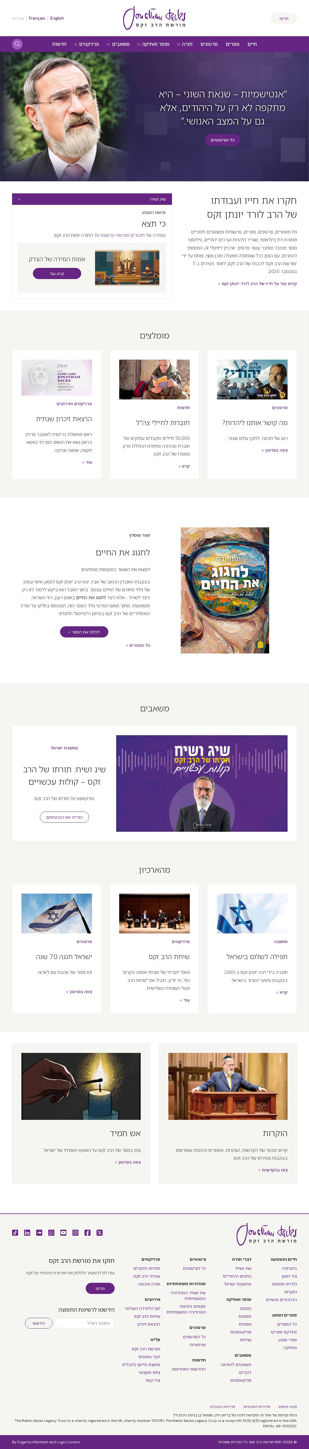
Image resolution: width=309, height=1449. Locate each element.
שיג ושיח (158, 199)
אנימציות (198, 1344)
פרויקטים (88, 44)
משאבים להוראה (236, 1364)
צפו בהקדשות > (273, 1170)
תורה (187, 44)
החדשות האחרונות (189, 1369)
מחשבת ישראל (64, 748)
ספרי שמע (288, 1340)
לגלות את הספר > (84, 632)
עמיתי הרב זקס (147, 1276)
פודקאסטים (240, 1332)
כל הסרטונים (194, 1336)
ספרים (233, 44)
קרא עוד (56, 273)
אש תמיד (125, 1133)
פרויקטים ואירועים (74, 403)
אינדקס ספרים (284, 1332)
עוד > (87, 462)
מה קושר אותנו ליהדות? (255, 422)
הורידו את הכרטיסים (64, 817)
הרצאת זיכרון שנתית (64, 418)
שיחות (245, 1340)
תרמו (283, 18)
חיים (252, 44)
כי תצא (154, 223)
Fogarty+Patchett (33, 1442)
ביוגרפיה (289, 1268)
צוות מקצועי (149, 1372)
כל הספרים (287, 1324)
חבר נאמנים (149, 1356)
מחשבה (281, 941)
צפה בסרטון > (79, 991)
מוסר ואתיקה (155, 44)
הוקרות (275, 1133)
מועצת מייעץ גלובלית (141, 1364)
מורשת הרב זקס (146, 1349)
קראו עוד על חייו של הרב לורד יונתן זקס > (257, 283)
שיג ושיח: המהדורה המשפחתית (188, 1295)
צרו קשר (152, 1380)
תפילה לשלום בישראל (257, 956)
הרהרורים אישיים (281, 1299)
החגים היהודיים (237, 1276)
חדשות (59, 44)
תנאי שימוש (288, 1406)
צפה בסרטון (276, 450)
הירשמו (39, 1323)
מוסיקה (290, 1347)
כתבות (245, 1308)
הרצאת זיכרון (148, 1324)
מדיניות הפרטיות (257, 1406)
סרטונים (209, 44)
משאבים (120, 44)
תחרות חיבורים (146, 1268)
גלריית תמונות (284, 1284)
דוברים (245, 1372)
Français (37, 18)
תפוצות (245, 1316)
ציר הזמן (289, 1276)
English (57, 18)
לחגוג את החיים (123, 552)
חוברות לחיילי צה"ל (163, 422)
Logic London (68, 1442)
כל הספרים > (138, 645)
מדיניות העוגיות (222, 1406)
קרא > (184, 466)
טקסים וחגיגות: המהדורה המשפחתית (186, 1309)
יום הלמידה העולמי (142, 1308)
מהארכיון (154, 869)
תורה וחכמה (149, 1284)
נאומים (245, 1324)
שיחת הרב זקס (169, 956)
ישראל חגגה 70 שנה (64, 956)
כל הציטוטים (222, 140)
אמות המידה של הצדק (57, 259)
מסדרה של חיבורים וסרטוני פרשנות (133, 235)
